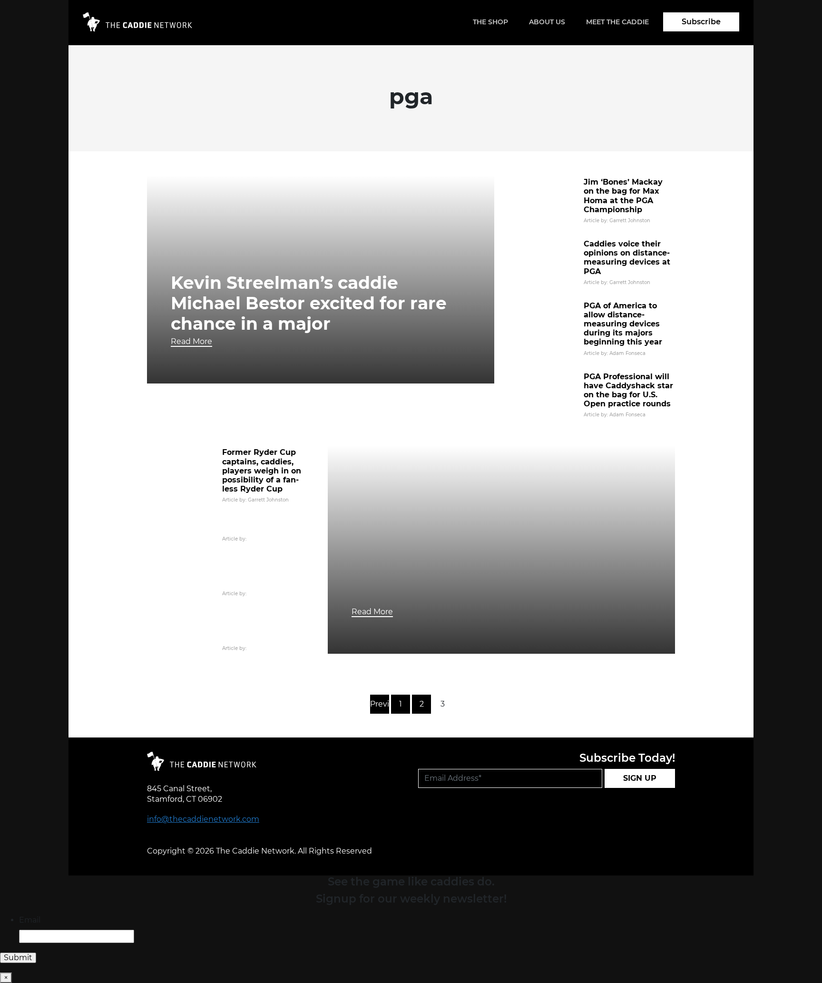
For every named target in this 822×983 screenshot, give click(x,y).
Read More (191, 341)
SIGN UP (639, 778)
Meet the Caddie (617, 22)
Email (29, 919)
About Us (547, 22)
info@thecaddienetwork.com (203, 819)
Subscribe (701, 21)
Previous (379, 703)
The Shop (490, 22)
